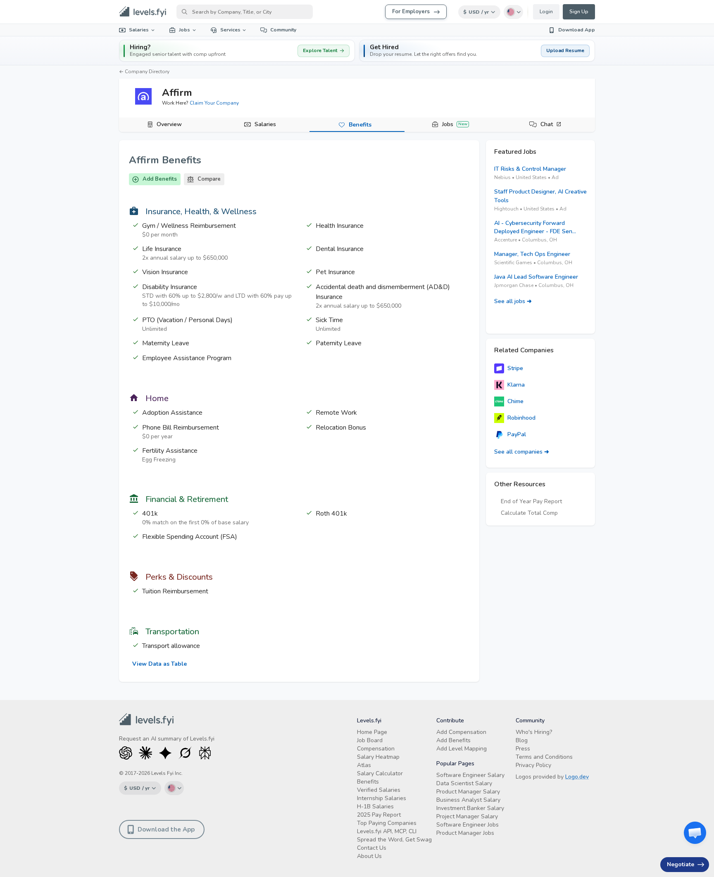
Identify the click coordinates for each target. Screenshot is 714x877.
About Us (369, 856)
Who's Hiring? (534, 732)
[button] (477, 51)
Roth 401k (331, 513)
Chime (515, 401)
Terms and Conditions (544, 757)
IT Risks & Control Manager (530, 169)
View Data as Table (159, 664)
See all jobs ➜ (513, 301)
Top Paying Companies (386, 823)
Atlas (364, 765)
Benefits (360, 125)
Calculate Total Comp (529, 513)
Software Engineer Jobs (467, 825)
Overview (169, 124)
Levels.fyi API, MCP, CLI (386, 831)
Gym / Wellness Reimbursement (189, 225)
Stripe (515, 368)
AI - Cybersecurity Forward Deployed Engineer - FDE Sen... (535, 227)
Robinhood (521, 418)
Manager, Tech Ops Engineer (532, 254)
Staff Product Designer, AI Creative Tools (540, 196)
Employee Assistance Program (186, 358)
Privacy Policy (533, 765)
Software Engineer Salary (470, 775)
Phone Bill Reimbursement (180, 427)
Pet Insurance (335, 272)
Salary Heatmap (378, 757)
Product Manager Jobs (465, 833)
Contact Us (371, 848)
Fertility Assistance (170, 450)
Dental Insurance (340, 248)
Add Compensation (461, 732)
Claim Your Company (214, 103)
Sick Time (329, 320)
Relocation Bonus (341, 427)
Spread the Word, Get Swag (394, 840)
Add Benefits (160, 179)
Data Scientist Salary (464, 783)
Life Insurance (161, 248)
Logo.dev (577, 777)
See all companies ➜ (521, 452)
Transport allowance (171, 645)
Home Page (372, 732)
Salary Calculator (380, 773)
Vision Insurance (165, 272)
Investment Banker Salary (470, 808)
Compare (209, 179)
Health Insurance (340, 225)
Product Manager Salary (468, 792)
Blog (522, 740)
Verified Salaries (378, 790)
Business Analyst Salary (468, 800)
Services (230, 29)
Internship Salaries (381, 798)
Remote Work (336, 412)
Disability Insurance (169, 287)
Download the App (166, 829)
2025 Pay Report (379, 815)
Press (523, 749)
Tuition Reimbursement (175, 591)
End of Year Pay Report (531, 501)
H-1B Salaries (375, 806)
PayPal (516, 434)
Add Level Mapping (461, 749)
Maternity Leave (165, 343)
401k (150, 513)
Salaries (139, 29)
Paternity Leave (339, 343)
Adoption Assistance (172, 412)
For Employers (411, 11)
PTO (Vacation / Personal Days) (187, 320)
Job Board (370, 740)
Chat (546, 124)
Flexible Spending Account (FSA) (189, 536)
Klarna (516, 385)
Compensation (376, 749)
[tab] (166, 124)
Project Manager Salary (467, 816)
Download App (576, 29)
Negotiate (680, 864)
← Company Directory (144, 71)
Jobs (184, 29)
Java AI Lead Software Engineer (536, 277)
